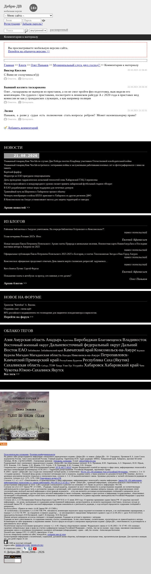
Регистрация (12, 23)
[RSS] (3, 444)
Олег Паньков (39, 65)
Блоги (22, 65)
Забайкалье (34, 350)
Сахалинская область (22, 365)
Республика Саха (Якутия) (106, 360)
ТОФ (52, 365)
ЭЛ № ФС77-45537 (63, 467)
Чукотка (11, 370)
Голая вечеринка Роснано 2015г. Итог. (22, 236)
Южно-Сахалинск (35, 370)
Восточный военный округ (26, 345)
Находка (66, 355)
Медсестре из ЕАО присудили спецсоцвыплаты (27, 176)
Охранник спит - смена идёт (17, 308)
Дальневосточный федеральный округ (84, 344)
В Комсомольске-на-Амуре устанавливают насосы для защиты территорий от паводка (46, 199)
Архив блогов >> (15, 283)
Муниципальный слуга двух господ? (76, 65)
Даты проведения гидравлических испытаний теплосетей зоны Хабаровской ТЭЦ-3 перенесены (51, 179)
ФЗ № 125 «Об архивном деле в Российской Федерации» (104, 472)
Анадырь (54, 339)
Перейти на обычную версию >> (29, 51)
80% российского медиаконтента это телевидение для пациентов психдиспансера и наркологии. (50, 312)
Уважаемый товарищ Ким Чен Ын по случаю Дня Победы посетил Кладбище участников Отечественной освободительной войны (68, 161)
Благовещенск (110, 340)
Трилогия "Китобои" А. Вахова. (20, 305)
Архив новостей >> (17, 207)
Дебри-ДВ (13, 6)
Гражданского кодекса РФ (50, 478)
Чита (141, 365)
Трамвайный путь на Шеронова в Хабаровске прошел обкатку (34, 191)
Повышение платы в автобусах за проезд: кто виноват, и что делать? (37, 275)
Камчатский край (78, 350)
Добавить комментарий (23, 127)
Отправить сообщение (62, 461)
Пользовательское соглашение (16, 454)
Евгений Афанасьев (134, 239)
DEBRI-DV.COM (23, 545)
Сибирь (44, 365)
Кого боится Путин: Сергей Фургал (21, 268)
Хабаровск (94, 364)
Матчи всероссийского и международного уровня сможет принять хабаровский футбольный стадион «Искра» (58, 183)
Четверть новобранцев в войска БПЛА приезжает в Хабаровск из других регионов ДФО (47, 195)
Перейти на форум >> (18, 316)
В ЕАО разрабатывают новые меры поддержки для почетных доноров (38, 187)
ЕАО (22, 349)
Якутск (57, 370)
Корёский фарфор (12, 172)
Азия (8, 339)
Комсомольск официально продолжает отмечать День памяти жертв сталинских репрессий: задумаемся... (55, 261)
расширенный (59, 29)
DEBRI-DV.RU (37, 545)
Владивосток (134, 339)
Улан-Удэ (67, 365)
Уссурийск (78, 365)
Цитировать (27, 78)
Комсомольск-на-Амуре (115, 350)
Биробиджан (85, 339)
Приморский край (42, 359)
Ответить (12, 78)
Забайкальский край (52, 350)
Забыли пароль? (32, 23)
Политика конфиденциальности (42, 454)
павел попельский (135, 232)
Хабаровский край (121, 364)
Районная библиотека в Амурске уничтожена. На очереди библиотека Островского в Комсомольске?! (54, 229)
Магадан (22, 355)
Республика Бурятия (71, 360)
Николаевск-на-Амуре (86, 355)
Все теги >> (12, 374)
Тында (59, 365)
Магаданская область (45, 355)
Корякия (141, 350)
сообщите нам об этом (56, 534)
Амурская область (29, 339)
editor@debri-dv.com (87, 461)
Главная (9, 65)
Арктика (68, 340)
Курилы (9, 355)
